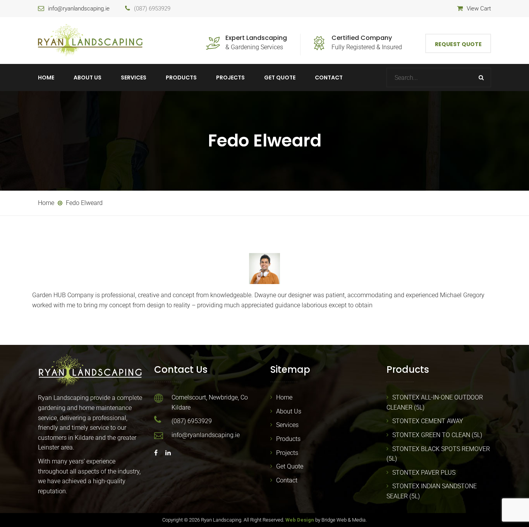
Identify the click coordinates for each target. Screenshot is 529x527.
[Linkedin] (166, 452)
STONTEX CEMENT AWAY (427, 421)
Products (181, 77)
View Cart (479, 8)
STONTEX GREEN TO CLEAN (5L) (437, 435)
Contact (329, 77)
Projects (230, 77)
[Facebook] (157, 452)
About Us (87, 77)
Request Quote (458, 44)
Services (133, 77)
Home (46, 77)
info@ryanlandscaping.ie (79, 8)
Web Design (299, 520)
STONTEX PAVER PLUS (423, 472)
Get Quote (279, 77)
